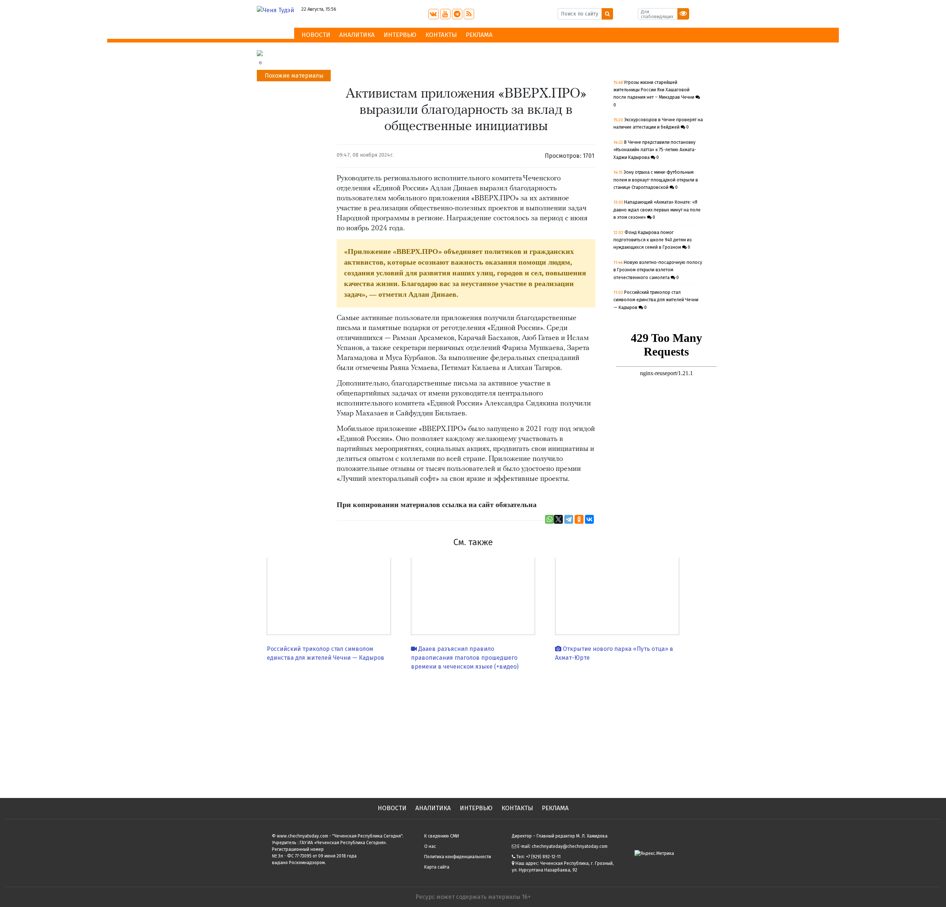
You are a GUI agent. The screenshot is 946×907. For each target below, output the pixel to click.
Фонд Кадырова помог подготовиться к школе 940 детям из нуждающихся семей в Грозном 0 (652, 240)
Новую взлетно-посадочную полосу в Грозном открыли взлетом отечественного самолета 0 (657, 270)
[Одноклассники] (579, 519)
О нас (430, 846)
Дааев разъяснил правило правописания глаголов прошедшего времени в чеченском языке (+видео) (464, 657)
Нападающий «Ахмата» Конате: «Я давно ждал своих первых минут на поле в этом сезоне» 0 (657, 210)
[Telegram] (568, 519)
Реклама (479, 35)
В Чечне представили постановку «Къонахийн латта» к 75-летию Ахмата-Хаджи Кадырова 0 (654, 150)
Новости (316, 35)
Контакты (441, 35)
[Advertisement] (473, 731)
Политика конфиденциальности (457, 856)
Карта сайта (436, 867)
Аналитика (357, 35)
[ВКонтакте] (589, 519)
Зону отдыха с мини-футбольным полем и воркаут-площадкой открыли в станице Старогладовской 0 (655, 180)
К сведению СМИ (441, 836)
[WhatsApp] (549, 519)
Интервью (400, 35)
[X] (558, 519)
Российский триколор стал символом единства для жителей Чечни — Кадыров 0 (655, 300)
